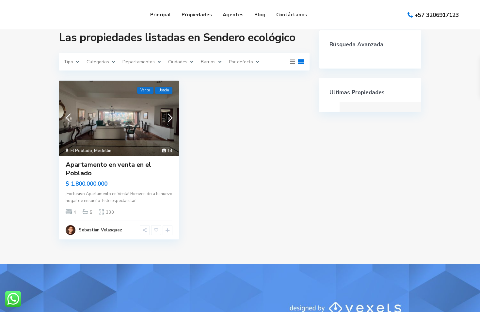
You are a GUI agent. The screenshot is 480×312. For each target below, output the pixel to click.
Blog (259, 14)
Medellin (102, 151)
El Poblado (81, 151)
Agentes (233, 14)
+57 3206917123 (437, 15)
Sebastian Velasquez (100, 230)
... (138, 201)
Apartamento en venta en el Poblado (108, 169)
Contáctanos (291, 14)
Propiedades (197, 14)
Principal (160, 14)
